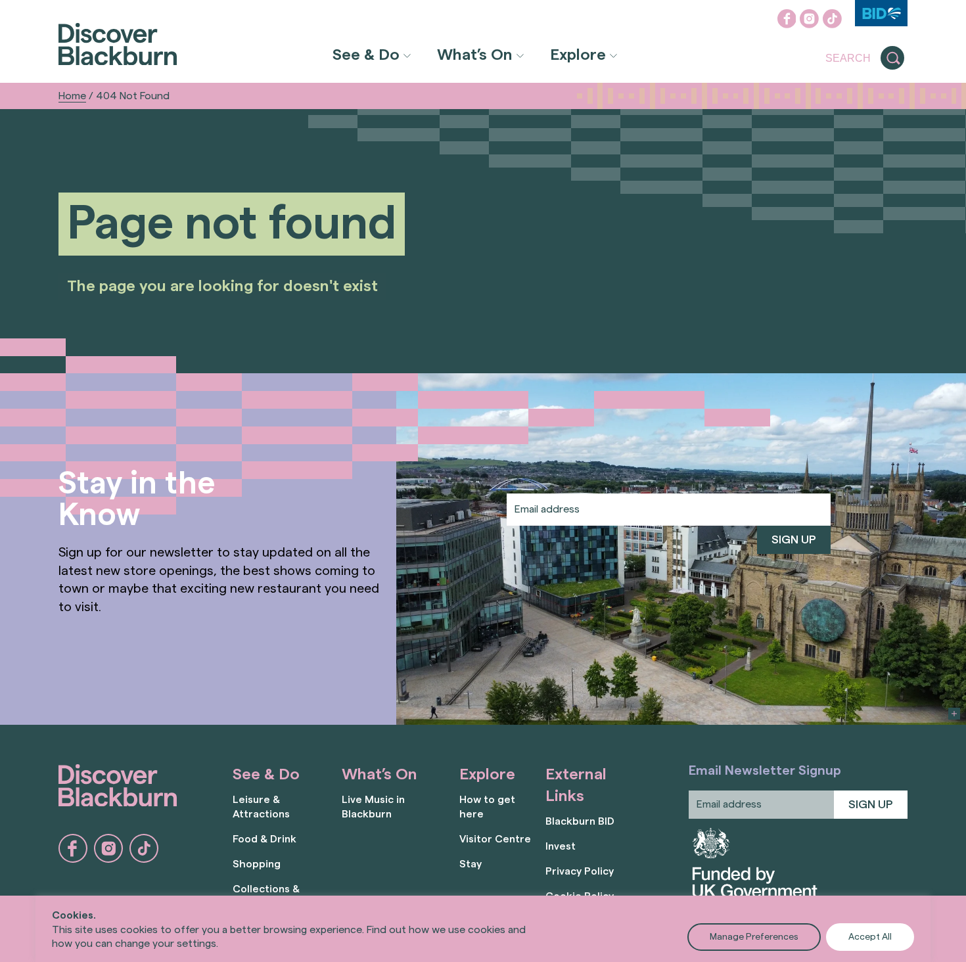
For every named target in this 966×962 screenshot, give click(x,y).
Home (72, 96)
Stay (470, 864)
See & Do (366, 55)
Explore (578, 55)
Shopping (257, 864)
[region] (483, 929)
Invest (560, 846)
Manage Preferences (754, 937)
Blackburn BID (579, 821)
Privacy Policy (579, 871)
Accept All (870, 937)
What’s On (475, 55)
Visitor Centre (495, 839)
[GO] (892, 58)
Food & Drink (264, 839)
